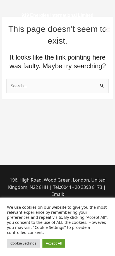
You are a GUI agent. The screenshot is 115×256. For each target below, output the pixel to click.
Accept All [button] (54, 243)
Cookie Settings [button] (23, 243)
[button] (107, 29)
